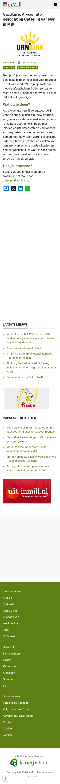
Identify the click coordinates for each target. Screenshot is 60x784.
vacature (9, 67)
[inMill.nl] (12, 4)
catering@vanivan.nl (16, 180)
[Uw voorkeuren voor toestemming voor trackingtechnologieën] (6, 778)
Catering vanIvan (27, 67)
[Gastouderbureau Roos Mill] (27, 398)
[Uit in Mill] (27, 491)
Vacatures (8, 62)
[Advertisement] (30, 225)
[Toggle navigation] (55, 4)
